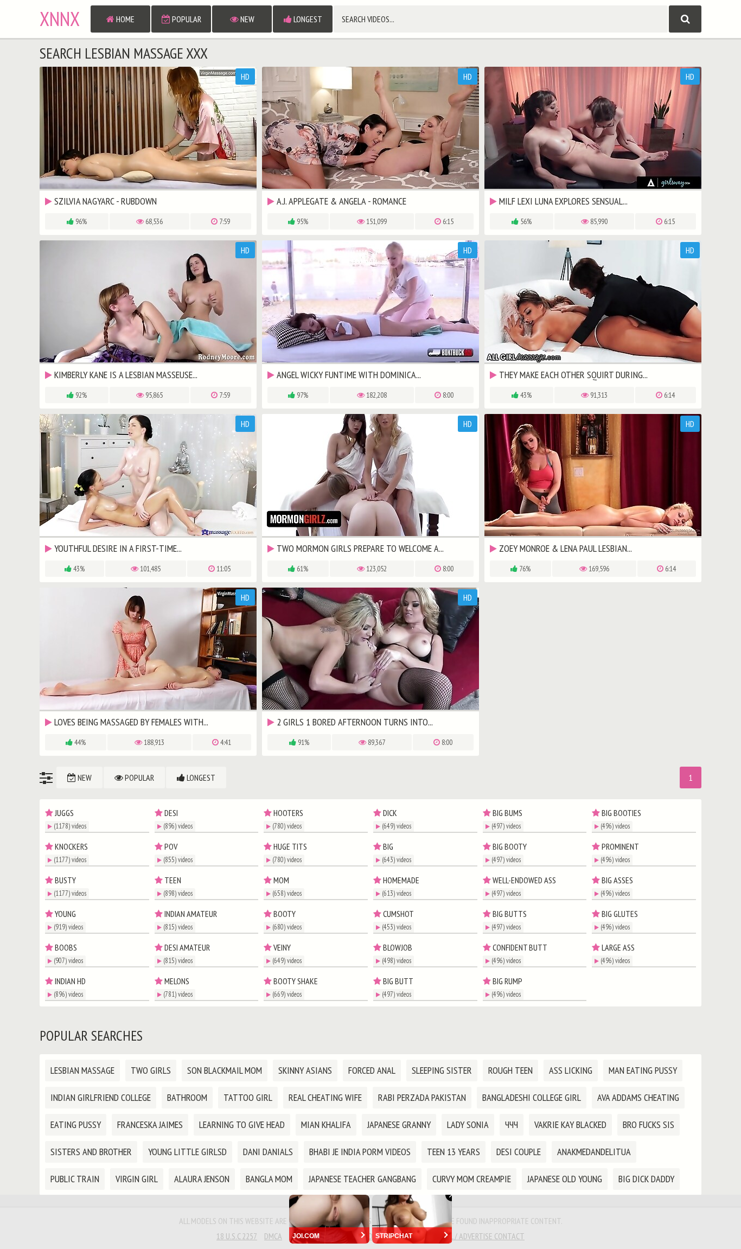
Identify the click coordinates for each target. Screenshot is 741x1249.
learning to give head (242, 1124)
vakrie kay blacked (570, 1124)
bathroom (187, 1097)
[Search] (685, 19)
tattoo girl (247, 1097)
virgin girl (137, 1178)
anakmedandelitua (594, 1151)
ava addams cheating (638, 1097)
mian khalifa (326, 1124)
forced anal (371, 1070)
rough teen (510, 1070)
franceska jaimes (150, 1124)
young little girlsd (187, 1151)
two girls (151, 1070)
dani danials (268, 1151)
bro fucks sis (648, 1124)
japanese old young (564, 1178)
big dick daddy (646, 1178)
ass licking (570, 1070)
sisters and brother (91, 1151)
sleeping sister (442, 1070)
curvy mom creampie (471, 1178)
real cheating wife (325, 1097)
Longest (307, 19)
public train (74, 1178)
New (246, 19)
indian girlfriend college (100, 1097)
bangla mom (269, 1178)
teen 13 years (453, 1151)
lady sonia (468, 1124)
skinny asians (305, 1070)
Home (124, 19)
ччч (511, 1124)
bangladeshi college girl (531, 1097)
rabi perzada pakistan (422, 1097)
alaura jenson (201, 1178)
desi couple (518, 1151)
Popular (185, 19)
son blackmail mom (224, 1070)
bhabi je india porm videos (360, 1151)
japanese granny (399, 1124)
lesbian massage (82, 1070)
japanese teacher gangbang (362, 1178)
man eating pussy (643, 1070)
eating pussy (75, 1124)
